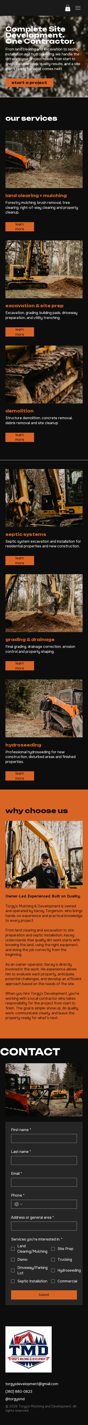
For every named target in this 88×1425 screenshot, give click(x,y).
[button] (67, 8)
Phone (18, 1195)
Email (16, 1173)
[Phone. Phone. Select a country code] (18, 1204)
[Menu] (78, 7)
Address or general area (32, 1217)
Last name (21, 1151)
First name (21, 1129)
